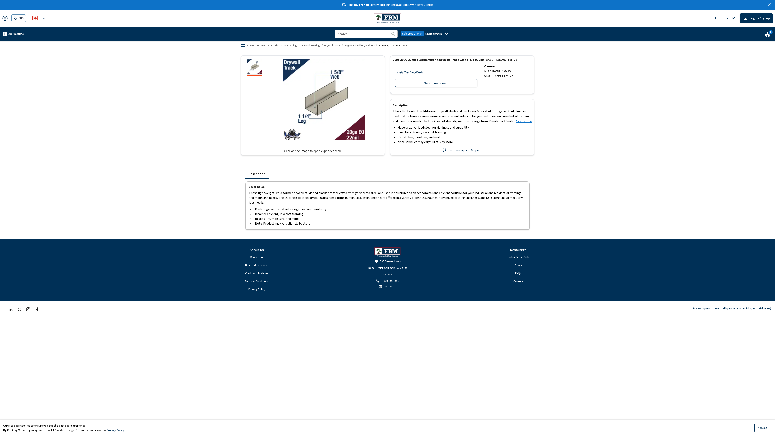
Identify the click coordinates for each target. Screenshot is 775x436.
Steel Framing (258, 46)
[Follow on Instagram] (28, 309)
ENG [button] (21, 18)
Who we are (257, 257)
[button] (13, 34)
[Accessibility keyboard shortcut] (5, 18)
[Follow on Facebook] (37, 309)
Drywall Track (332, 46)
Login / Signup (760, 18)
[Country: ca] (39, 18)
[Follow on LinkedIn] (10, 309)
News (518, 265)
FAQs (518, 273)
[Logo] (387, 18)
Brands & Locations (256, 265)
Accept (762, 428)
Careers (518, 281)
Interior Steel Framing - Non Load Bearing (295, 46)
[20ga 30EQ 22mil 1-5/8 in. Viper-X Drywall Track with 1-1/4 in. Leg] (254, 67)
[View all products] (243, 45)
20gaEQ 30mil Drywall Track (361, 46)
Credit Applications (256, 273)
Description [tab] (257, 174)
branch (364, 5)
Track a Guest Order (518, 257)
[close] (769, 4)
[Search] (393, 34)
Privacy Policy (256, 289)
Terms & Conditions (257, 281)
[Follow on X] (19, 309)
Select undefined (436, 83)
